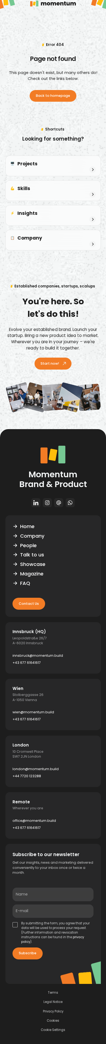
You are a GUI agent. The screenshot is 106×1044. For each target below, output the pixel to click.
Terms (53, 992)
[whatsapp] (70, 502)
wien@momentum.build (33, 712)
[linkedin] (35, 502)
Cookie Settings (53, 1029)
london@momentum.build (36, 769)
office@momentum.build (34, 820)
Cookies (53, 1020)
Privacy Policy (53, 1011)
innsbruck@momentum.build (38, 655)
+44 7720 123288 (27, 776)
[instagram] (47, 502)
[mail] (58, 502)
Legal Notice (53, 1001)
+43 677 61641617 (27, 662)
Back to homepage (53, 95)
